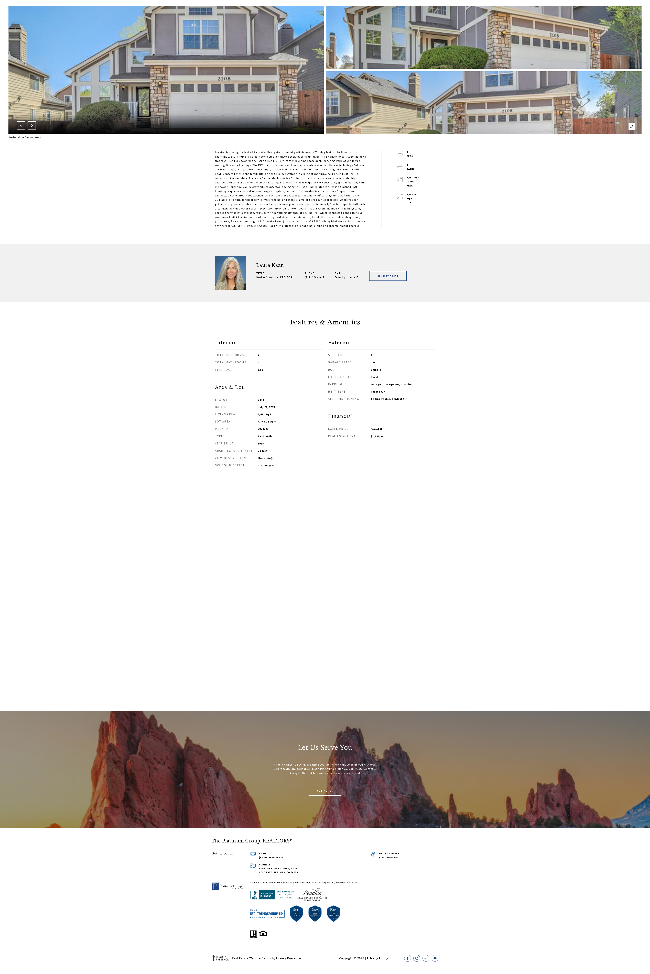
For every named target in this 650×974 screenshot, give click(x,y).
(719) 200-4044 (314, 277)
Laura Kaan (270, 265)
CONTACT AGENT (387, 275)
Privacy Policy (377, 958)
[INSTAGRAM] (416, 958)
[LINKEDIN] (425, 958)
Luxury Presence (288, 958)
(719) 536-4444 (388, 857)
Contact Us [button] (325, 790)
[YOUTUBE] (435, 958)
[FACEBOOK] (407, 958)
